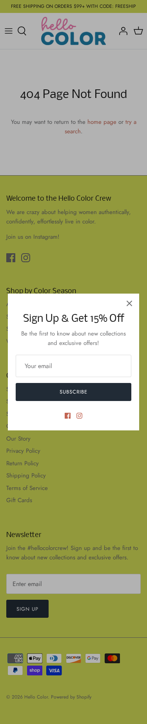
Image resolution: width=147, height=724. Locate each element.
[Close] (129, 303)
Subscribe (73, 392)
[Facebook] (68, 416)
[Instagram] (79, 416)
